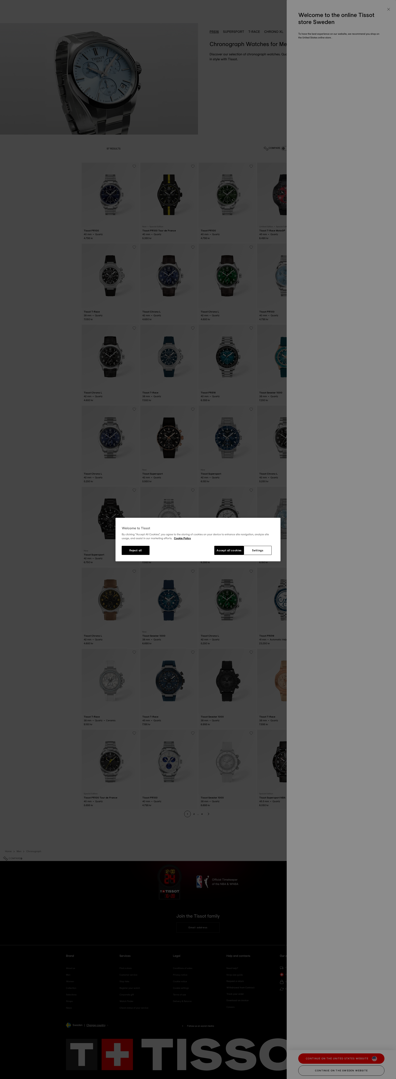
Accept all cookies (229, 550)
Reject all (135, 550)
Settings (257, 550)
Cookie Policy (182, 538)
